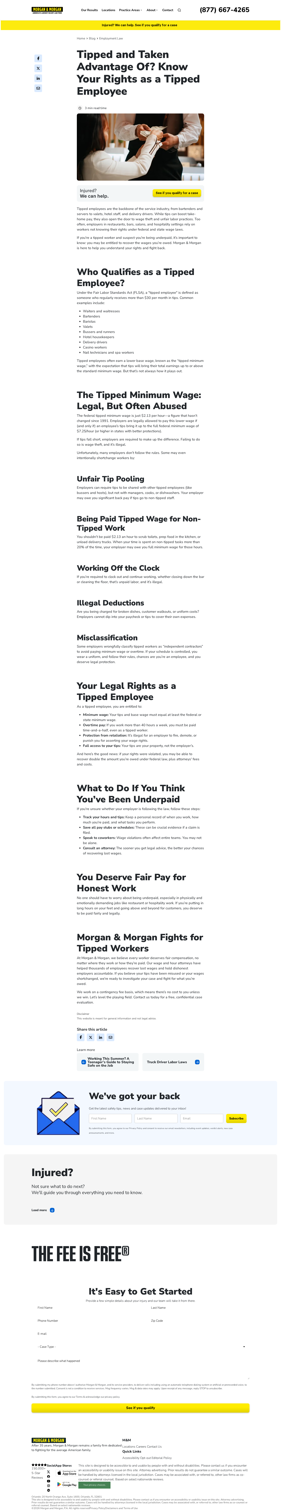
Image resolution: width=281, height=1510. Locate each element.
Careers (141, 1447)
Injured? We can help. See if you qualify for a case (139, 25)
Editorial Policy (162, 1458)
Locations (108, 10)
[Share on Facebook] (38, 58)
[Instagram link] (48, 1485)
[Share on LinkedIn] (38, 78)
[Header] (47, 10)
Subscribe (236, 1118)
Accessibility (130, 1458)
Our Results (89, 10)
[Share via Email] (38, 88)
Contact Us (154, 1447)
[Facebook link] (48, 1476)
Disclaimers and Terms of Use (121, 1508)
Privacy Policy (135, 1128)
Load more (39, 1210)
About (151, 10)
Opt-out (145, 1458)
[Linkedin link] (48, 1490)
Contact (167, 10)
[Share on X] (38, 68)
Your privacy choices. (94, 1485)
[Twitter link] (48, 1472)
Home (81, 38)
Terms (79, 1397)
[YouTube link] (48, 1481)
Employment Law (111, 38)
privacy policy (112, 1397)
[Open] (179, 10)
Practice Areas (129, 10)
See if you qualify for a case (177, 193)
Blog (92, 38)
